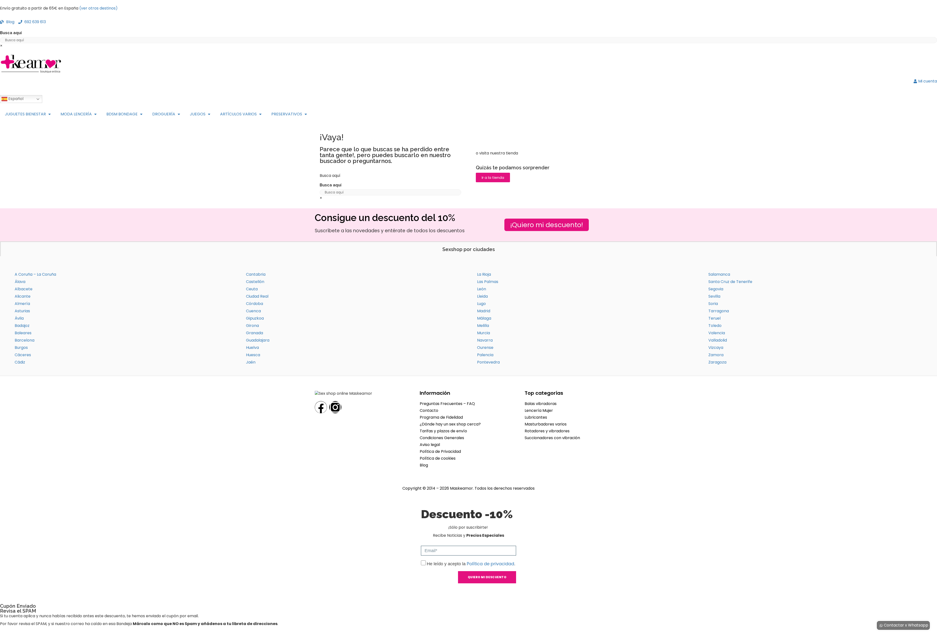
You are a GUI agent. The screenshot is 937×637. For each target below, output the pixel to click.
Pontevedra (488, 362)
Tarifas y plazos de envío (443, 431)
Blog (424, 465)
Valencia (716, 333)
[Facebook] (321, 407)
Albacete (23, 289)
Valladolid (717, 340)
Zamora (715, 355)
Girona (252, 325)
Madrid (483, 311)
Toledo (715, 325)
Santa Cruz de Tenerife (730, 281)
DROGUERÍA (163, 114)
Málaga (484, 318)
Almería (22, 303)
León (481, 289)
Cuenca (253, 311)
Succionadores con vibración (552, 438)
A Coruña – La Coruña (35, 274)
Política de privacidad (490, 564)
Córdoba (254, 303)
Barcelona (24, 340)
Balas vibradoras (541, 403)
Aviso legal (430, 444)
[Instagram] (335, 407)
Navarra (485, 340)
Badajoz (22, 325)
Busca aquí (11, 32)
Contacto (429, 410)
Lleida (482, 296)
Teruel (714, 318)
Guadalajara (257, 340)
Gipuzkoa (255, 318)
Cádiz (20, 362)
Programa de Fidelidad (441, 417)
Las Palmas (487, 281)
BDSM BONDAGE (122, 114)
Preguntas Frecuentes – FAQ (447, 403)
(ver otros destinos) (98, 8)
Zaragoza (717, 362)
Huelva (252, 347)
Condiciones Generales (442, 438)
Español (15, 99)
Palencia (485, 355)
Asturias (22, 311)
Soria (713, 303)
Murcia (483, 333)
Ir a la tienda (493, 177)
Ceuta (252, 289)
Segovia (715, 289)
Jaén (250, 362)
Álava (20, 281)
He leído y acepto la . (471, 563)
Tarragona (718, 311)
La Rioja (484, 274)
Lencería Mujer (539, 410)
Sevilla (714, 296)
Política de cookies (438, 458)
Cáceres (23, 355)
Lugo (481, 303)
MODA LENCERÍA (76, 114)
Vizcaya (715, 347)
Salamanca (719, 274)
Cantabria (255, 274)
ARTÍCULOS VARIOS (238, 114)
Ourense (485, 347)
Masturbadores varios (546, 424)
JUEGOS (197, 114)
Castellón (255, 281)
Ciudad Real (257, 296)
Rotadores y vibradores (547, 431)
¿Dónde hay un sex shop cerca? (450, 424)
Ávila (19, 318)
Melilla (483, 325)
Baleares (23, 333)
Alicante (23, 296)
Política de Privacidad (440, 451)
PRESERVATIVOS (286, 114)
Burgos (21, 347)
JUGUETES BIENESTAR (25, 114)
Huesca (253, 355)
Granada (254, 333)
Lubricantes (536, 417)
